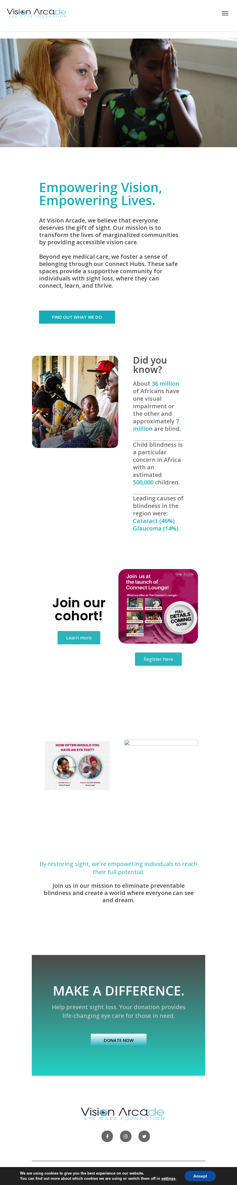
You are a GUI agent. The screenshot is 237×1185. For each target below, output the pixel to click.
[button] (77, 317)
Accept (200, 1176)
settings (168, 1178)
